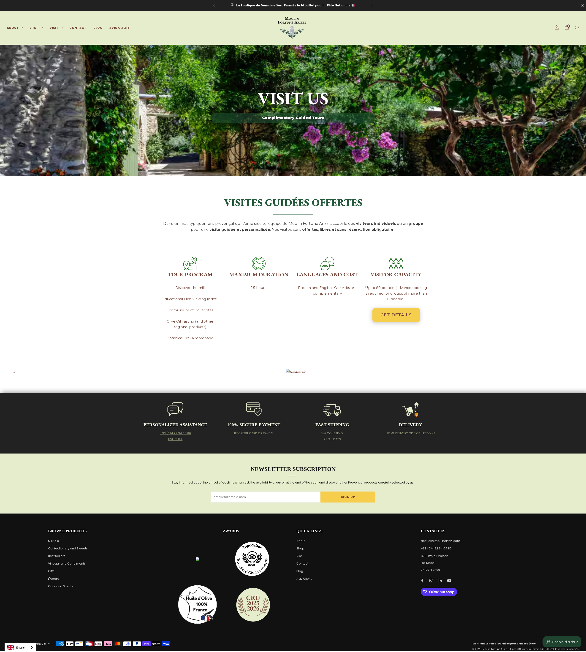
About (13, 28)
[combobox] (20, 647)
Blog (98, 28)
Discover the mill (190, 287)
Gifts (51, 571)
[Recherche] (577, 27)
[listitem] (293, 5)
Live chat (175, 439)
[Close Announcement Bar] (582, 5)
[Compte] (556, 27)
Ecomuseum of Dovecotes (190, 310)
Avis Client (119, 28)
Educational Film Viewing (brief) (190, 299)
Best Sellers (56, 556)
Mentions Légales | (485, 643)
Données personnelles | (514, 643)
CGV (533, 643)
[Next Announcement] (372, 5)
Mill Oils (53, 541)
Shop (34, 28)
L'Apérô (53, 578)
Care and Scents (60, 586)
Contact (78, 28)
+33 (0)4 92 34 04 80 (175, 433)
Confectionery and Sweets (68, 548)
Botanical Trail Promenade (190, 338)
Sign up (348, 497)
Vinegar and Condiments (67, 563)
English (21, 647)
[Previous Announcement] (214, 5)
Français (40, 644)
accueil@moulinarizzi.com (440, 541)
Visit (54, 28)
